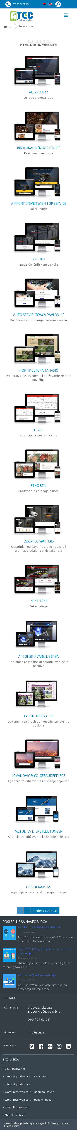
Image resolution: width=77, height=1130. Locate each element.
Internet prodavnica (17, 1084)
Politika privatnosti (58, 1123)
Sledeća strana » (45, 910)
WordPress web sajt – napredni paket (29, 1092)
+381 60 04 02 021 (20, 4)
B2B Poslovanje (15, 1068)
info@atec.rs (37, 1032)
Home (7, 26)
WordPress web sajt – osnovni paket (28, 1099)
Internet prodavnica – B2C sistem (26, 1076)
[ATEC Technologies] (21, 15)
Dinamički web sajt (17, 1107)
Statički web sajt (16, 1115)
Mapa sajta (12, 1126)
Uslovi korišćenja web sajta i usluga (23, 1123)
